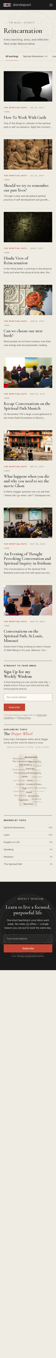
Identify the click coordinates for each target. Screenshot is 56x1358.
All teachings (12, 56)
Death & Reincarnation (37, 788)
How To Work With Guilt (25, 117)
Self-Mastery (19, 780)
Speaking (28, 849)
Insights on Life (28, 842)
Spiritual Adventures (35, 56)
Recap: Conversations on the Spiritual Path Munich (27, 406)
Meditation (19, 758)
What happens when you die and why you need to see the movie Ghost (26, 481)
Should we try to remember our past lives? (26, 188)
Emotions (20, 784)
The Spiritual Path (28, 864)
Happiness (24, 800)
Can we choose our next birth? (23, 333)
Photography (34, 773)
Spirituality (35, 761)
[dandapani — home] (17, 5)
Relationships (19, 769)
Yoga (24, 788)
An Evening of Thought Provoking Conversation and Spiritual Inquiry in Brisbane (27, 558)
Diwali (29, 792)
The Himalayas (21, 773)
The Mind (37, 766)
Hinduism (28, 856)
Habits (25, 776)
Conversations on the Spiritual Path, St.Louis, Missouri (23, 636)
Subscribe (14, 707)
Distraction (37, 777)
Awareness (31, 757)
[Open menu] (51, 5)
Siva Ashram (20, 795)
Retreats (30, 768)
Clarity (30, 780)
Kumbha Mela (19, 791)
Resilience (36, 799)
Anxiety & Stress (34, 784)
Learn (28, 834)
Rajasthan (28, 804)
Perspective (33, 796)
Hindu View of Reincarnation (16, 260)
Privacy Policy (24, 718)
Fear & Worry (25, 765)
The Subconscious (21, 761)
